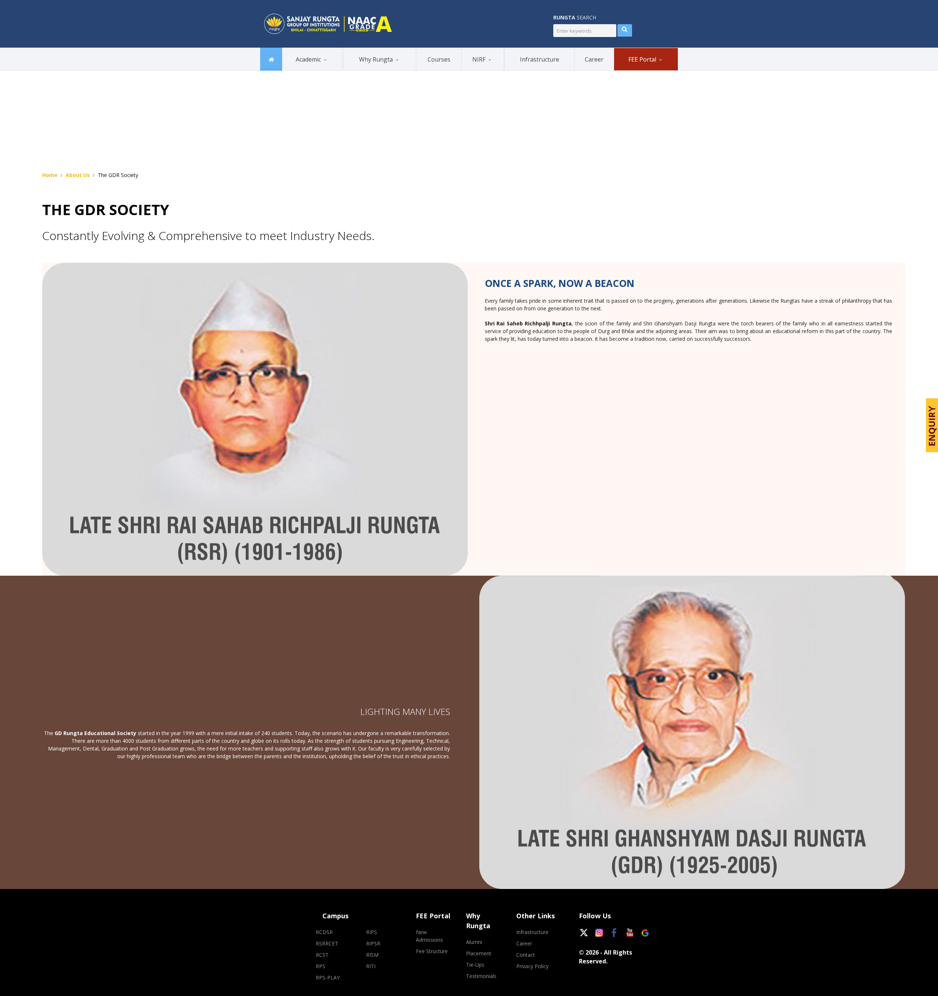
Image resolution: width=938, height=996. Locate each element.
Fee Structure (432, 951)
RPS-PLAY (328, 977)
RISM (372, 954)
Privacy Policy (532, 966)
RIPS (371, 932)
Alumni (474, 941)
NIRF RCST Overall (497, 69)
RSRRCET (327, 943)
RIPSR (373, 943)
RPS (320, 966)
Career (524, 943)
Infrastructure (532, 932)
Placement (380, 69)
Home (50, 174)
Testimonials (481, 976)
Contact (525, 954)
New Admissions (429, 936)
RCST (322, 954)
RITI (371, 966)
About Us (78, 174)
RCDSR (324, 932)
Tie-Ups (475, 964)
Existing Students (650, 69)
